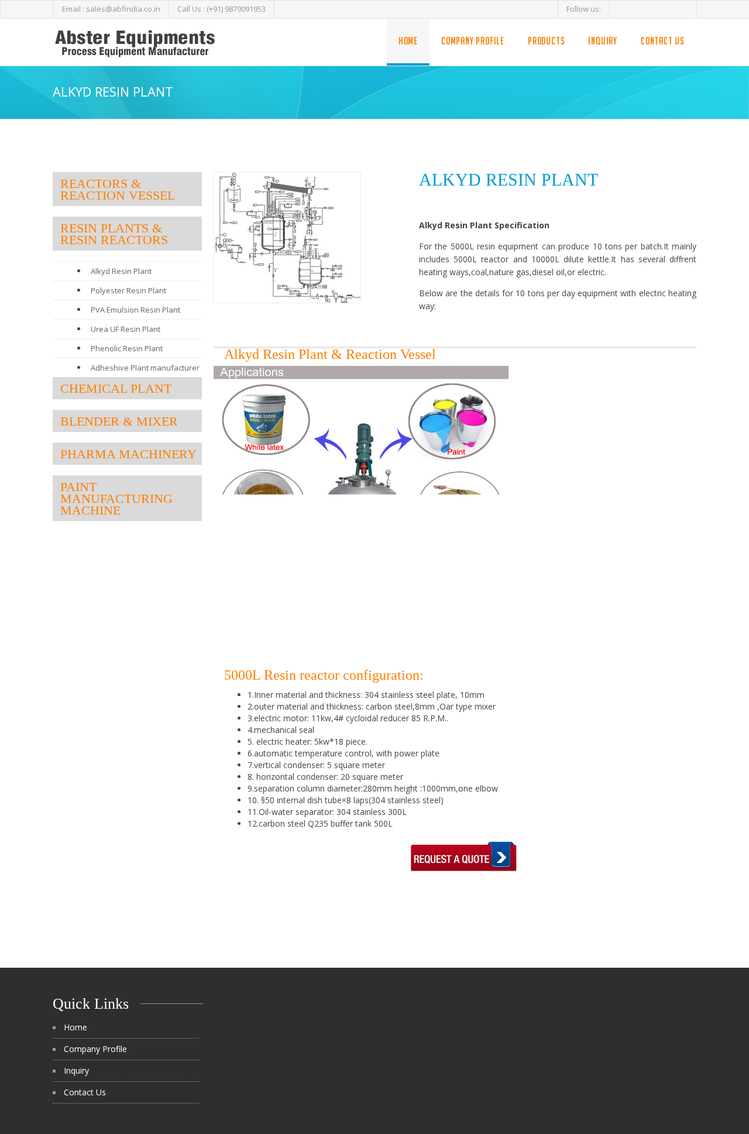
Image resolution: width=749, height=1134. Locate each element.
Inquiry (602, 41)
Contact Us (663, 41)
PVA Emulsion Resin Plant (135, 309)
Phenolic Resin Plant (127, 348)
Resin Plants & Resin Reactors (114, 234)
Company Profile (472, 41)
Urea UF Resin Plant (125, 329)
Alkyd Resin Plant (121, 271)
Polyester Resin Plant (128, 290)
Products (546, 41)
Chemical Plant (115, 388)
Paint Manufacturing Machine (116, 498)
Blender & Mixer (119, 421)
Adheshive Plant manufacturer (145, 367)
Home (408, 41)
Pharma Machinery (128, 454)
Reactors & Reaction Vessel (117, 189)
